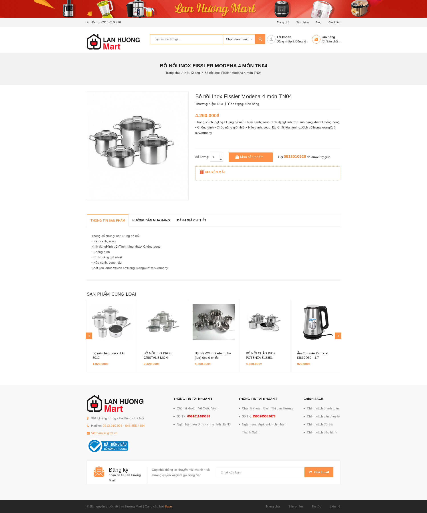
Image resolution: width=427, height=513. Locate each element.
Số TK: (193, 416)
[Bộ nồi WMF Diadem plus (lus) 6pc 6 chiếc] (213, 322)
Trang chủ (273, 506)
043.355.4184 (135, 425)
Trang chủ (283, 22)
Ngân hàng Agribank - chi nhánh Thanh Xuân (264, 428)
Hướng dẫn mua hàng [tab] (151, 220)
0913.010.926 (111, 22)
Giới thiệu (334, 22)
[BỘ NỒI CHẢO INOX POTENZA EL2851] (264, 322)
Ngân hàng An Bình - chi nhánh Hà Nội (204, 424)
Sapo (168, 506)
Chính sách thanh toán (323, 408)
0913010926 (295, 156)
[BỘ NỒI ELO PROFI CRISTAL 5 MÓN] (162, 322)
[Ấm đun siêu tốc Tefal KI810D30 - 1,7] (315, 322)
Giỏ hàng (328, 37)
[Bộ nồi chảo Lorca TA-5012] (111, 322)
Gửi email (321, 472)
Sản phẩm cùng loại (111, 294)
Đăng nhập (284, 41)
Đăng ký (300, 41)
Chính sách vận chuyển (323, 416)
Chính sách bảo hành (322, 432)
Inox (113, 268)
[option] (111, 336)
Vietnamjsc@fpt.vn (104, 433)
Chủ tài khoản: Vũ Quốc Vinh (197, 408)
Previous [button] (89, 336)
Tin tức (316, 506)
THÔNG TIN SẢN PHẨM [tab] (108, 220)
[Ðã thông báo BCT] (107, 445)
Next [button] (338, 336)
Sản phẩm (302, 22)
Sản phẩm (295, 506)
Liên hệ (335, 506)
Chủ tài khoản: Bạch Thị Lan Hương (267, 408)
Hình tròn (112, 246)
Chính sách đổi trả (320, 424)
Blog (318, 22)
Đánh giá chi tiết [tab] (191, 220)
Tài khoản (284, 37)
